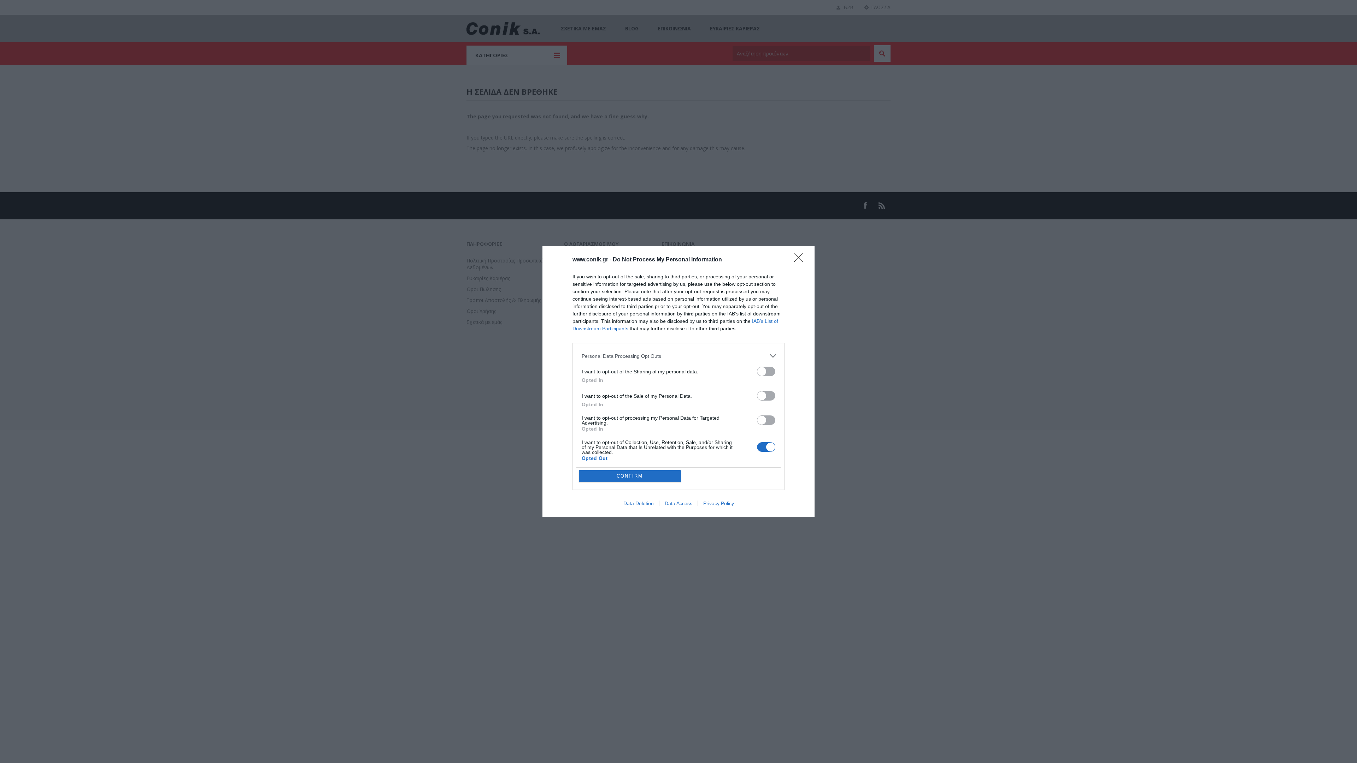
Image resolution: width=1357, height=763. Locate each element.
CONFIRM (630, 476)
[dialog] (678, 381)
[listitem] (678, 356)
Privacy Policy (718, 503)
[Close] (800, 260)
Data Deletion (638, 503)
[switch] (766, 371)
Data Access (678, 503)
